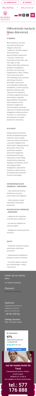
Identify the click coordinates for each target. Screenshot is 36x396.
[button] (30, 355)
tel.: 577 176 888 (18, 387)
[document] (18, 198)
